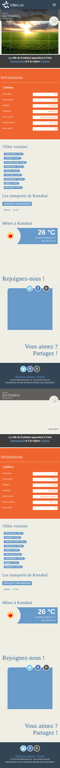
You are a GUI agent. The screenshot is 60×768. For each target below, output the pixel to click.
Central (45, 61)
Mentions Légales (25, 377)
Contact (40, 377)
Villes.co (17, 5)
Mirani (8, 183)
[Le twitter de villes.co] (29, 288)
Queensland (17, 61)
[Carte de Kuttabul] (53, 21)
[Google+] (46, 288)
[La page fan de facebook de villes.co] (38, 288)
